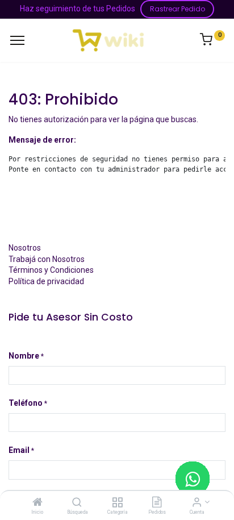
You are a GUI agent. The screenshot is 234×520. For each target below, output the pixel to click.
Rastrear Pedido (177, 9)
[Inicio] (37, 502)
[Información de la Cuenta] (196, 502)
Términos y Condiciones (51, 269)
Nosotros (25, 247)
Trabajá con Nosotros (47, 259)
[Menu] (17, 40)
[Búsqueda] (77, 502)
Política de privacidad (46, 281)
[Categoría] (117, 502)
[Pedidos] (156, 502)
